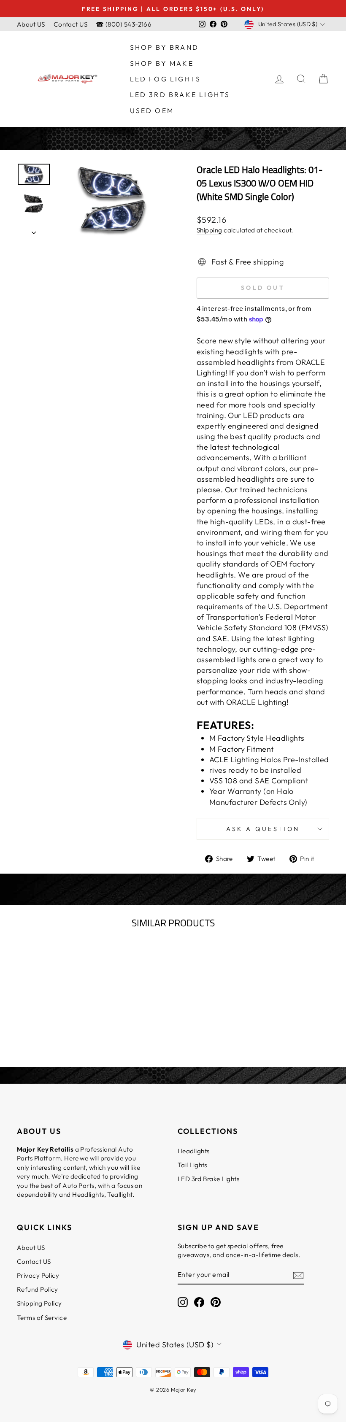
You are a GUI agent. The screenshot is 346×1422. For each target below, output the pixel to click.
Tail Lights (192, 1165)
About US (31, 24)
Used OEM (152, 110)
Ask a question (263, 829)
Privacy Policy (38, 1275)
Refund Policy (37, 1289)
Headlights (194, 1151)
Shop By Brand (164, 47)
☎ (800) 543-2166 (123, 24)
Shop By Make (162, 63)
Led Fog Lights (165, 79)
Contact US (71, 24)
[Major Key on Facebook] (199, 1302)
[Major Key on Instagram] (183, 1302)
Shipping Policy (39, 1303)
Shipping (209, 230)
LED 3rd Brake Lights (180, 94)
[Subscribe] (298, 1275)
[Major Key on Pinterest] (216, 1302)
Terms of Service (42, 1318)
